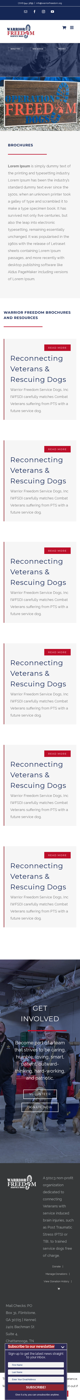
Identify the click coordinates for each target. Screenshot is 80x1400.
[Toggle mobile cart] (64, 27)
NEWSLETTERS (15, 49)
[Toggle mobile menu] (72, 27)
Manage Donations (56, 1273)
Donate (56, 1266)
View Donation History (56, 1281)
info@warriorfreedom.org (49, 3)
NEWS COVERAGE (38, 49)
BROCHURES (62, 49)
